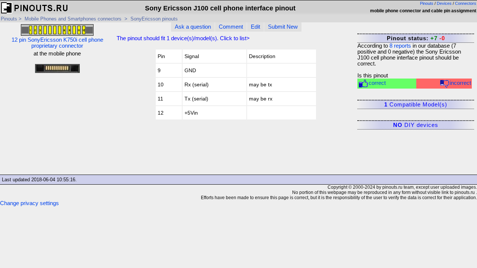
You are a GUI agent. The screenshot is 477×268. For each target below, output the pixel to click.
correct (377, 83)
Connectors (465, 3)
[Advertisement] (57, 126)
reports (400, 46)
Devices (444, 3)
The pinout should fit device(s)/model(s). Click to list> (183, 38)
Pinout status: (416, 38)
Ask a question (193, 27)
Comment (231, 27)
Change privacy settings (29, 203)
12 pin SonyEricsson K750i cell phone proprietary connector (57, 43)
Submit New (283, 27)
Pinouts (426, 3)
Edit (255, 27)
